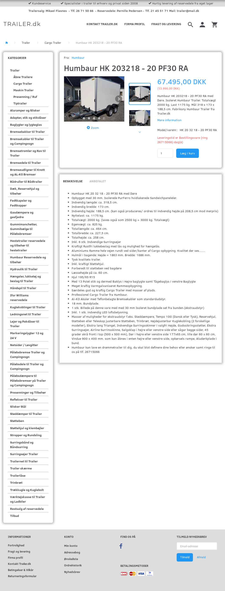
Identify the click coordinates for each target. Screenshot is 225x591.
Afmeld (201, 557)
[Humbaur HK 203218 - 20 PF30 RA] (94, 99)
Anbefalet (97, 181)
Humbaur (78, 57)
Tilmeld (184, 557)
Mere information (169, 120)
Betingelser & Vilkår (20, 570)
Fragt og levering (166, 24)
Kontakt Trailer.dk (102, 24)
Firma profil (134, 24)
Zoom (95, 128)
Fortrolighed (16, 545)
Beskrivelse (73, 181)
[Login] (202, 24)
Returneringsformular (22, 576)
